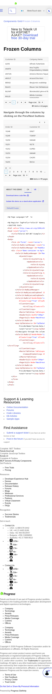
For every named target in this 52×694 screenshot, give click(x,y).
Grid (20, 21)
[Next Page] (21, 102)
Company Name (36, 59)
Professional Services (14, 496)
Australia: (21, 538)
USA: (19, 528)
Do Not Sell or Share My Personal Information (19, 686)
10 (41, 171)
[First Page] (6, 102)
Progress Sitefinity (18, 691)
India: (20, 533)
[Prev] (39, 122)
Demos (8, 481)
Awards (8, 613)
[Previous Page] (10, 102)
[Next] (44, 122)
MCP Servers (5, 461)
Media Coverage (12, 618)
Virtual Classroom (12, 501)
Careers (8, 621)
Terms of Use (10, 675)
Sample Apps (13, 419)
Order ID (8, 127)
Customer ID (10, 59)
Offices (8, 623)
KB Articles (12, 416)
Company (9, 609)
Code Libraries (14, 413)
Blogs (7, 491)
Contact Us (9, 525)
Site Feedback (11, 677)
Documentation (11, 484)
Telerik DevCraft (7, 451)
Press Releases (12, 616)
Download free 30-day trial (24, 36)
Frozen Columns (31, 21)
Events (8, 503)
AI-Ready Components (21, 461)
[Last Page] (25, 102)
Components (10, 21)
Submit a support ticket (18, 433)
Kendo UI (4, 456)
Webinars (9, 493)
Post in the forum (15, 439)
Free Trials (9, 468)
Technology (10, 611)
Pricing (8, 470)
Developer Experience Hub (16, 479)
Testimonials (10, 517)
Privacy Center (11, 680)
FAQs (7, 506)
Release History (12, 486)
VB (35, 189)
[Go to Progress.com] (8, 595)
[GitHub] (11, 558)
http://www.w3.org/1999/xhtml (33, 228)
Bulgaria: (21, 535)
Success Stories (12, 514)
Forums (10, 410)
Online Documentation (17, 407)
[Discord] (11, 561)
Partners (8, 498)
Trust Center (10, 682)
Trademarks (33, 661)
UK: (19, 530)
